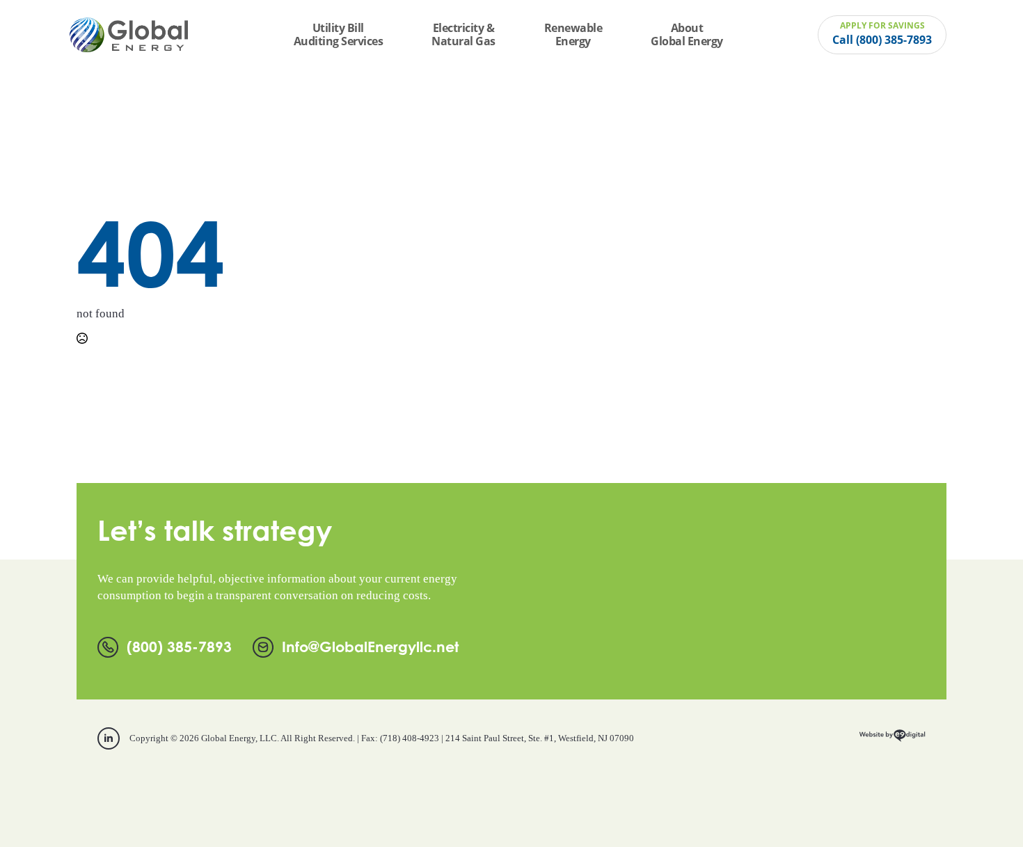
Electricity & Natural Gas (463, 34)
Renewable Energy (573, 34)
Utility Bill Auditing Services (338, 34)
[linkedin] (108, 738)
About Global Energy (687, 34)
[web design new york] (892, 740)
